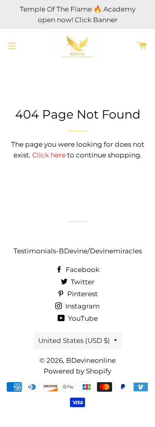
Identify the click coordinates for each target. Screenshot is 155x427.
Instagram (82, 306)
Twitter (82, 282)
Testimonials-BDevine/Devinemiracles (78, 251)
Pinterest (82, 294)
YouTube (82, 318)
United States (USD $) (74, 341)
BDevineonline (91, 360)
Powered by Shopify (77, 371)
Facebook (81, 270)
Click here (49, 155)
